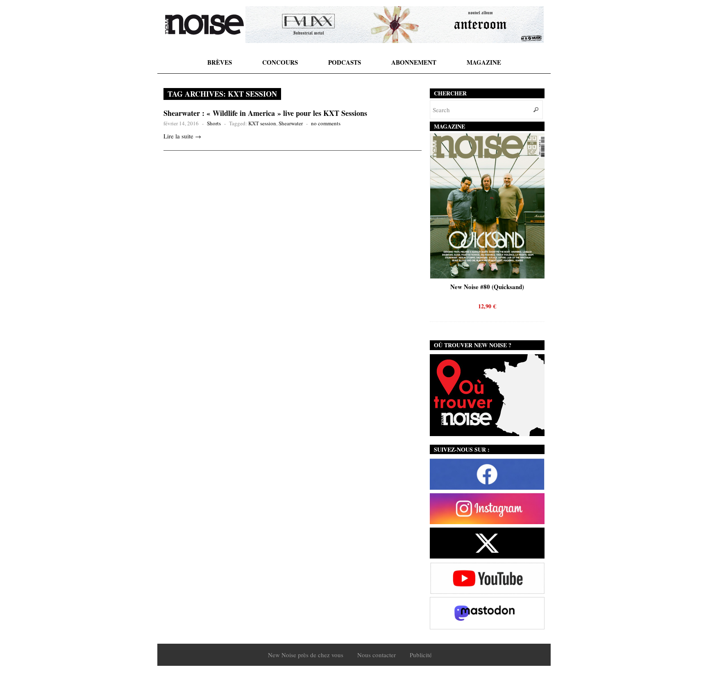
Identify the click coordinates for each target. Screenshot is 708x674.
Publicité (421, 655)
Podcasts (344, 62)
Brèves (219, 62)
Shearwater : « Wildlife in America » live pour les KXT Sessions (265, 113)
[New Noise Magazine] (204, 24)
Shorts (214, 123)
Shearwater (291, 123)
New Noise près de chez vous (305, 655)
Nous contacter (376, 655)
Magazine (484, 62)
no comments (325, 123)
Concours (280, 62)
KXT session (262, 123)
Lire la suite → (182, 136)
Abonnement (413, 62)
